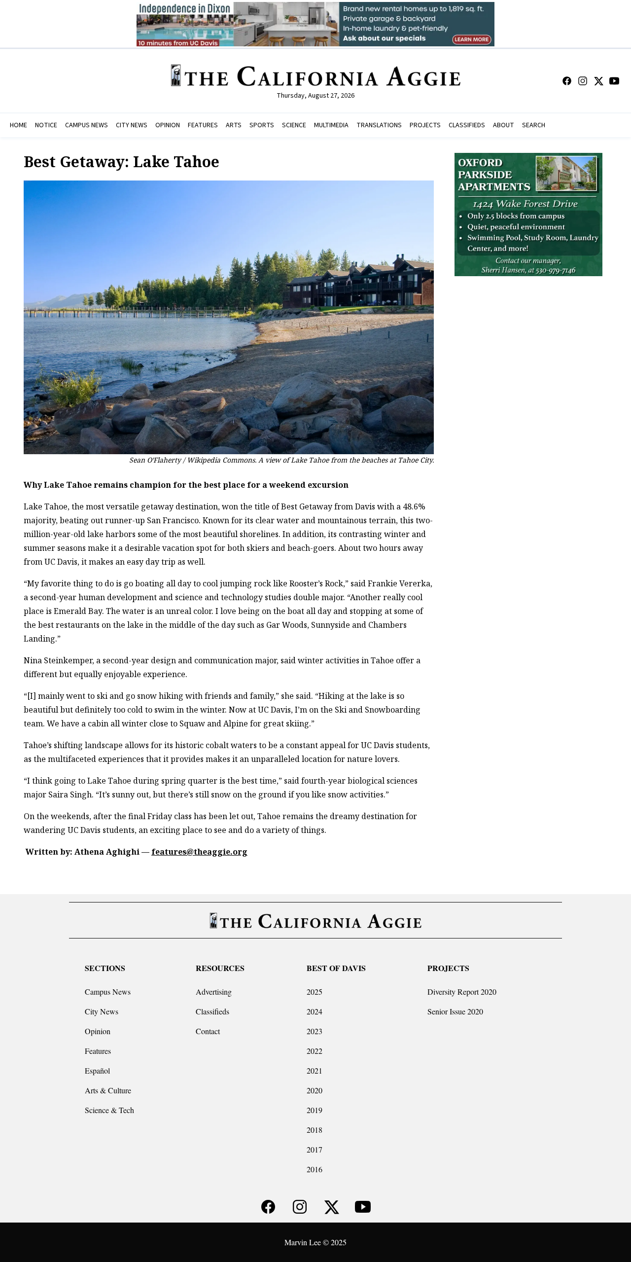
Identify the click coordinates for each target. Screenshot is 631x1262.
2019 (314, 1110)
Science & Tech (109, 1110)
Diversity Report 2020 (461, 991)
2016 (314, 1169)
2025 (314, 991)
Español (97, 1070)
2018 (314, 1129)
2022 (314, 1051)
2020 (314, 1090)
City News (101, 1011)
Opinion (97, 1031)
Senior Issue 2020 (455, 1011)
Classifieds (212, 1011)
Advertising (214, 991)
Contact (208, 1031)
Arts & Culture (108, 1090)
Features (98, 1051)
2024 (314, 1011)
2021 (314, 1070)
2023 (314, 1031)
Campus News (108, 991)
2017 (314, 1149)
